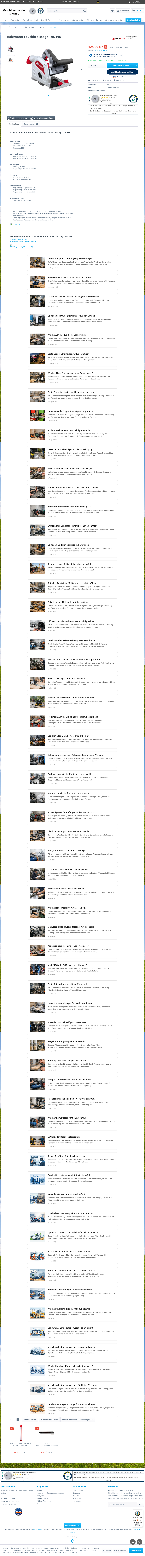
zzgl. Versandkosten (101, 50)
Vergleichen (95, 80)
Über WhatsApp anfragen (44, 118)
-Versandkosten (38, 1529)
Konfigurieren (136, 1550)
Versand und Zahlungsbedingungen (50, 1493)
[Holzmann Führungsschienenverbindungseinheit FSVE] (47, 1433)
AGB (38, 1504)
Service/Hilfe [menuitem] (135, 2)
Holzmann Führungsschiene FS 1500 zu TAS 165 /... (21, 1444)
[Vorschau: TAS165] (11, 49)
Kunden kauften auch (49, 1420)
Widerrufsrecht (42, 1498)
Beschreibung (14, 124)
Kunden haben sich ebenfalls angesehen (77, 1420)
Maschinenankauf (79, 1490)
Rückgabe (40, 1496)
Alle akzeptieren (120, 1550)
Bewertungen (30, 124)
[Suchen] (84, 11)
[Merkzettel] (112, 11)
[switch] (137, 1524)
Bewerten (120, 80)
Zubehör (13, 1420)
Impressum (76, 1501)
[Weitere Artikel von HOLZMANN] (125, 39)
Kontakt (40, 1490)
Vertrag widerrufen (72, 1525)
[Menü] (141, 1511)
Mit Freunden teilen (19, 118)
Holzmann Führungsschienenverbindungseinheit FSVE (47, 1444)
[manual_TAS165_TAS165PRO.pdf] (72, 246)
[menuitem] (67, 11)
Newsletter (76, 1493)
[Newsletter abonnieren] (140, 1504)
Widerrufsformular (44, 1501)
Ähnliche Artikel (30, 1420)
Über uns (76, 1496)
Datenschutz (77, 1498)
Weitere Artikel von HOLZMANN (24, 242)
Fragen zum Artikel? (19, 239)
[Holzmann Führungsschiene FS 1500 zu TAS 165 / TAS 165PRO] (21, 1433)
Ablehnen (107, 1550)
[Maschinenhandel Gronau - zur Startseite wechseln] (19, 13)
